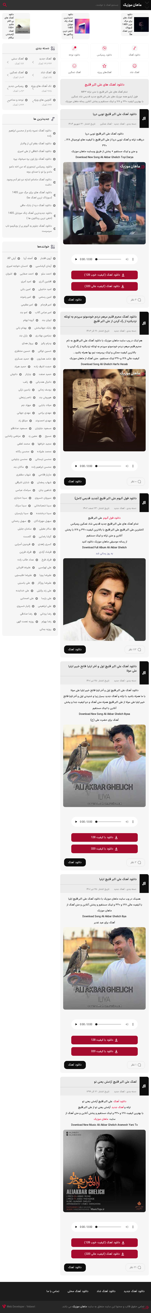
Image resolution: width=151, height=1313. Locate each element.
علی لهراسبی (44, 567)
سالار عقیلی (45, 529)
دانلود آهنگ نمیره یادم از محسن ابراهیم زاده (30, 133)
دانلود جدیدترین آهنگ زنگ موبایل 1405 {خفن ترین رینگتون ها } (30, 215)
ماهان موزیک (132, 5)
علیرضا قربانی (23, 567)
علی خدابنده (22, 591)
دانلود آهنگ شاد (106, 1291)
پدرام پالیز (46, 343)
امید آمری (26, 282)
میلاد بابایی (45, 405)
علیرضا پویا (45, 575)
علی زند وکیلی (44, 591)
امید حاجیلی (44, 289)
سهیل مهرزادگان (42, 521)
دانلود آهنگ (75, 300)
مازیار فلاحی (44, 475)
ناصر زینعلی (25, 397)
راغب (25, 382)
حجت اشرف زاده (42, 367)
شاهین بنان (45, 490)
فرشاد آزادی (45, 552)
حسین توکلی (44, 351)
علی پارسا (46, 598)
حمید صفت (45, 374)
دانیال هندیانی (43, 382)
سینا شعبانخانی (42, 506)
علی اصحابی (27, 598)
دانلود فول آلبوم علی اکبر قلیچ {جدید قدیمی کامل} (106, 498)
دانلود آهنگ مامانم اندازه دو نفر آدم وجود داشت (29, 182)
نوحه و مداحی (16, 100)
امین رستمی (45, 297)
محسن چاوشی (19, 459)
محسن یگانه (22, 452)
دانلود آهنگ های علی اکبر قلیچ (104, 84)
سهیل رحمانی (19, 521)
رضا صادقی (26, 614)
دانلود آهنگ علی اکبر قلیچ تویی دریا (115, 114)
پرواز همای (27, 343)
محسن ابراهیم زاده (41, 467)
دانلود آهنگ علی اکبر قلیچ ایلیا (118, 879)
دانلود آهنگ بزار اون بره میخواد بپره (32, 159)
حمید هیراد (20, 367)
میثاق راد (23, 421)
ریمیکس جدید (16, 86)
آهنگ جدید (119, 124)
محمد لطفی (23, 444)
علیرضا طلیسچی (23, 575)
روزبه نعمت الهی (25, 622)
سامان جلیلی (24, 529)
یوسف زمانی (44, 390)
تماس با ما (53, 1291)
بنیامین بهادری (43, 336)
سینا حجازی (20, 498)
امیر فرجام (46, 305)
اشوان (9, 274)
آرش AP (11, 258)
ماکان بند (18, 467)
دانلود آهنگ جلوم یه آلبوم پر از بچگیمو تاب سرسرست (29, 228)
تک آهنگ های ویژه (41, 86)
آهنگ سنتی (17, 59)
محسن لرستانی (43, 459)
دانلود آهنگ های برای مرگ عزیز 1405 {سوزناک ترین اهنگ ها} (32, 195)
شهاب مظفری (23, 475)
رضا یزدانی (45, 614)
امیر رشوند (25, 297)
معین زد (32, 436)
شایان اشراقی (22, 482)
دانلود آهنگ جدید (134, 1291)
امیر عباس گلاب (43, 312)
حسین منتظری (22, 351)
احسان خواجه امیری (17, 266)
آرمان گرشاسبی (43, 266)
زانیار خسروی (23, 606)
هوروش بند (45, 397)
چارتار (28, 374)
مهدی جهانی (24, 413)
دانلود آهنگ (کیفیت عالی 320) (102, 286)
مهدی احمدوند (43, 421)
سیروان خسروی (43, 498)
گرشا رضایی (45, 537)
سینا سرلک (21, 506)
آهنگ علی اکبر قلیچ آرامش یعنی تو (115, 1082)
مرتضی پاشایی (13, 436)
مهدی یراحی (44, 413)
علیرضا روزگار (44, 583)
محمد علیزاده (44, 452)
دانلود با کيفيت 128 (102, 837)
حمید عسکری (22, 359)
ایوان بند (46, 320)
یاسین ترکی (24, 390)
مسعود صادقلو (19, 428)
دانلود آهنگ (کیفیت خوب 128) (102, 275)
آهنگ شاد (46, 73)
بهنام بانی (21, 328)
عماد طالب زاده (25, 560)
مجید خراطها (44, 444)
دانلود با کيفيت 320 (102, 849)
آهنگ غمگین (106, 124)
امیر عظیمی (27, 305)
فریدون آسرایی (22, 544)
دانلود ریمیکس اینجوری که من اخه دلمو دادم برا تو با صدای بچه (30, 169)
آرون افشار (45, 258)
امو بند (23, 312)
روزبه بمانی (45, 629)
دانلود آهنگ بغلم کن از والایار (35, 144)
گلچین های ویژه (42, 100)
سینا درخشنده (43, 513)
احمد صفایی (27, 274)
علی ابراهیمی (44, 606)
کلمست (27, 537)
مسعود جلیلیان (43, 428)
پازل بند (23, 336)
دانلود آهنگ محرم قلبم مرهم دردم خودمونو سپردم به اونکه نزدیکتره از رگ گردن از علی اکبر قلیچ (100, 319)
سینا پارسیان (21, 513)
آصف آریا (28, 258)
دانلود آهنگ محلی (78, 1291)
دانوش (13, 374)
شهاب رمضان (44, 482)
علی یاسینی (24, 583)
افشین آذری (45, 282)
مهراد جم (26, 405)
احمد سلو (46, 274)
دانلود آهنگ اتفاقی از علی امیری (34, 151)
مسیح (48, 436)
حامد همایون (44, 359)
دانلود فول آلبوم (112, 518)
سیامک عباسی (23, 490)
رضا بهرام (46, 622)
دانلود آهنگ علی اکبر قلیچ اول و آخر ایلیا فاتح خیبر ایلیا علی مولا (102, 668)
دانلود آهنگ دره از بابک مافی (35, 205)
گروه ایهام (28, 320)
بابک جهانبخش (42, 328)
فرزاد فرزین (25, 552)
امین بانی (25, 289)
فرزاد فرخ (46, 560)
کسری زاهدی (44, 544)
